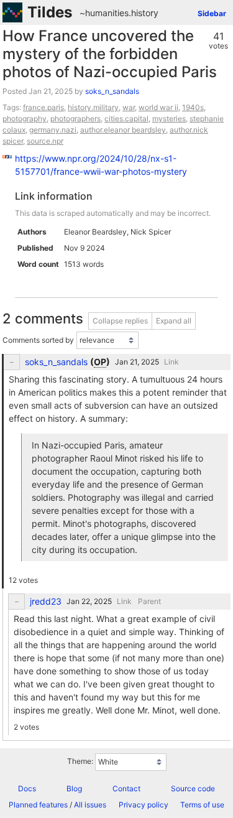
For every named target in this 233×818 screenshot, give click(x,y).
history (144, 12)
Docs (27, 788)
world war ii (158, 107)
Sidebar (212, 13)
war (128, 107)
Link (171, 361)
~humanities (104, 12)
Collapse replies (120, 320)
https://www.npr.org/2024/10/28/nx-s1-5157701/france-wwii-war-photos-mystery (101, 165)
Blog (74, 788)
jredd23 (46, 601)
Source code (193, 788)
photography (24, 118)
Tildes (49, 12)
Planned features (38, 804)
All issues (90, 804)
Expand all (173, 320)
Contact (126, 788)
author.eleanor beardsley (123, 129)
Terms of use (202, 804)
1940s (193, 107)
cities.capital (126, 118)
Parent (149, 601)
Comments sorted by (38, 340)
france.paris (43, 107)
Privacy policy (143, 804)
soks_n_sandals (112, 91)
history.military (93, 107)
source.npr (45, 141)
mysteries (169, 118)
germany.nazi (52, 129)
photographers (75, 118)
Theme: (80, 761)
